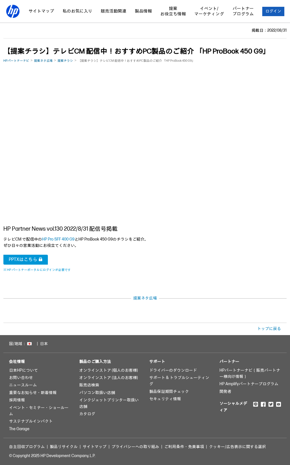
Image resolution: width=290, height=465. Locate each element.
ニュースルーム (23, 385)
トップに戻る (269, 328)
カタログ (87, 414)
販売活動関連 (113, 11)
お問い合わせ (21, 377)
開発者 (225, 391)
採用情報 (17, 400)
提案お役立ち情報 (173, 11)
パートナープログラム (243, 11)
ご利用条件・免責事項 (184, 446)
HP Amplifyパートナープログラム (248, 384)
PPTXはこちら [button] (23, 259)
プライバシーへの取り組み (135, 446)
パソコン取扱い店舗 (97, 392)
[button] (273, 11)
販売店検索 (89, 385)
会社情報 (17, 361)
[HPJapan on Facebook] (263, 404)
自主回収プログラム (27, 446)
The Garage (19, 429)
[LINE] (255, 404)
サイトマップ (41, 11)
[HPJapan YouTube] (278, 404)
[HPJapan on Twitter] (270, 404)
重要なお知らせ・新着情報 (33, 392)
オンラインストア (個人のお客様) (108, 370)
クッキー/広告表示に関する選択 (237, 446)
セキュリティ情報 (165, 399)
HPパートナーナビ (16, 61)
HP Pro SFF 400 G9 (58, 239)
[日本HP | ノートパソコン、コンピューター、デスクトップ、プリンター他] (13, 11)
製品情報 (143, 11)
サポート (157, 361)
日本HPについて (23, 370)
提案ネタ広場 (43, 61)
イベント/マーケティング (209, 11)
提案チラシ (65, 61)
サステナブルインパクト (31, 421)
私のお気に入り (77, 11)
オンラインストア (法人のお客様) (108, 377)
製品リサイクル (64, 446)
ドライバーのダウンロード (173, 370)
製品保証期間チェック (169, 391)
